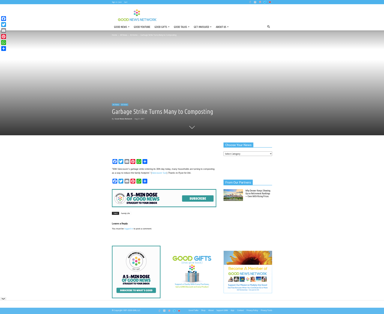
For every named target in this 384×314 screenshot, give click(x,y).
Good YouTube (142, 26)
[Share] (4, 49)
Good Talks (180, 26)
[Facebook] (250, 2)
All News (123, 35)
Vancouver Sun (159, 173)
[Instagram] (255, 2)
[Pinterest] (260, 2)
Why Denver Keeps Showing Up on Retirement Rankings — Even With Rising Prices (257, 193)
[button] (268, 26)
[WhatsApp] (4, 43)
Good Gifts (160, 26)
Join (120, 2)
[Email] (4, 31)
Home (114, 35)
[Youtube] (270, 2)
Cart (125, 2)
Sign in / (115, 2)
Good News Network (123, 119)
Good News (120, 26)
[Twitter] (265, 2)
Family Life (125, 213)
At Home (134, 35)
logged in (128, 228)
